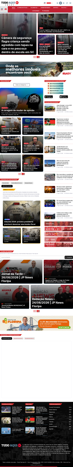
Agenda (42, 44)
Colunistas (4, 107)
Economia (47, 44)
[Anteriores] (34, 57)
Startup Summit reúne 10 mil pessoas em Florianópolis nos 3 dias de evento (45, 49)
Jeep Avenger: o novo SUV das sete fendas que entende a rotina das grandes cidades (41, 409)
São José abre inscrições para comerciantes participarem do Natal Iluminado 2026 (32, 168)
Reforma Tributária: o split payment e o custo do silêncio (31, 239)
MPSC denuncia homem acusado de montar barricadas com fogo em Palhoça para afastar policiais (64, 49)
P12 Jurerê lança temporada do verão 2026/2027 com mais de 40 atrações (65, 202)
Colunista (10, 189)
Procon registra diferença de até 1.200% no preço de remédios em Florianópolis (54, 31)
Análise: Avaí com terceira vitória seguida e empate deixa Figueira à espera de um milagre (17, 410)
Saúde (3, 161)
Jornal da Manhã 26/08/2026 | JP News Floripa (13, 306)
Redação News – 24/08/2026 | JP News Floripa (48, 302)
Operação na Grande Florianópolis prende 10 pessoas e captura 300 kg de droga (9, 149)
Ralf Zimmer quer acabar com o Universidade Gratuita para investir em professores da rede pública (31, 148)
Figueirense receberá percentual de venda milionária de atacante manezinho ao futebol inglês (41, 420)
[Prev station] (64, 3)
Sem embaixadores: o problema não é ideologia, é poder (11, 239)
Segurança (61, 42)
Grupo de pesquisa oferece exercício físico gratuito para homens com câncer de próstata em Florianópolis (41, 431)
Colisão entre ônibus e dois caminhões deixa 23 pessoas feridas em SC (64, 214)
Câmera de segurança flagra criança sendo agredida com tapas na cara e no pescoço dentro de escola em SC (17, 45)
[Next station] (57, 3)
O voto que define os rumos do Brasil (18, 429)
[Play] (60, 3)
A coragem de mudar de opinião (17, 110)
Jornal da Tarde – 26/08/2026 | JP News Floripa (17, 277)
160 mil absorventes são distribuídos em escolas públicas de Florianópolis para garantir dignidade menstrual (9, 167)
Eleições (26, 143)
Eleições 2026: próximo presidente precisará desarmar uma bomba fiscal (17, 420)
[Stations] (70, 3)
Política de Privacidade (36, 465)
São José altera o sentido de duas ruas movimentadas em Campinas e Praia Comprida (65, 176)
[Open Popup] (67, 3)
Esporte (26, 126)
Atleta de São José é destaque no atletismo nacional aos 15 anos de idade (31, 131)
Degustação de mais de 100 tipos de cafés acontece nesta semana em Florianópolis (10, 131)
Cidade (26, 163)
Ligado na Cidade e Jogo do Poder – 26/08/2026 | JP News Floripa (57, 281)
